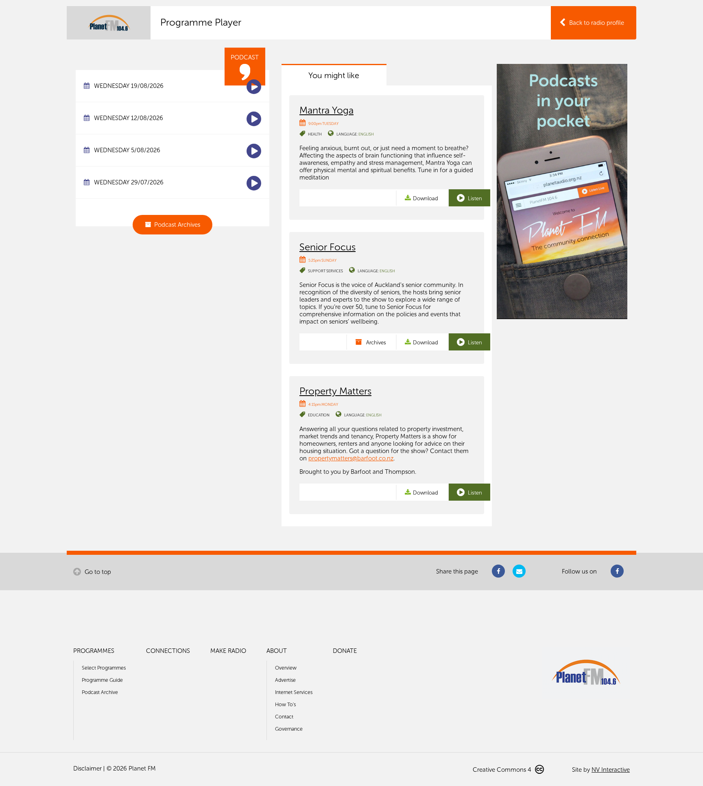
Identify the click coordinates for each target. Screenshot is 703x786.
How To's (285, 704)
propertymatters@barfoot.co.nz (350, 458)
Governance (289, 729)
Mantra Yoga (326, 110)
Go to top (97, 572)
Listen (474, 198)
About (276, 651)
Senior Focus (327, 247)
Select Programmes (104, 668)
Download (425, 198)
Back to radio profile (596, 22)
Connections (168, 651)
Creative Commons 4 (503, 769)
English (366, 134)
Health (315, 134)
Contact (284, 717)
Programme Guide (102, 680)
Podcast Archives (177, 224)
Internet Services (293, 692)
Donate (345, 651)
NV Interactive (611, 769)
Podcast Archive (100, 692)
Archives (375, 342)
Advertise (285, 680)
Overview (286, 668)
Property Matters (335, 391)
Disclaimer (87, 768)
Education (319, 415)
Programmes (93, 651)
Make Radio (228, 651)
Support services (325, 271)
